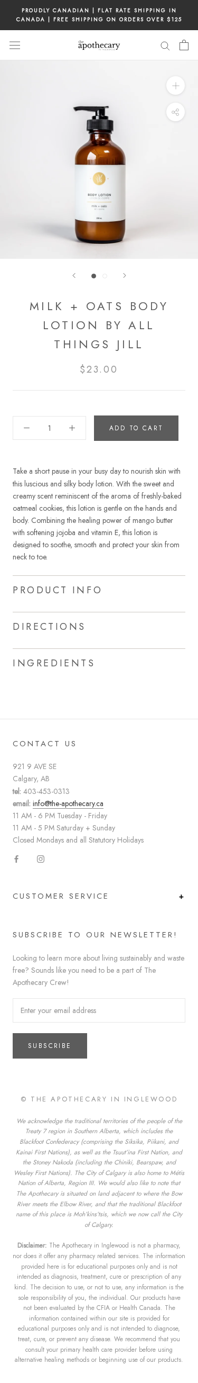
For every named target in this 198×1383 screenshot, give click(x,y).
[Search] (165, 45)
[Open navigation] (15, 45)
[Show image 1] (93, 276)
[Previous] (74, 275)
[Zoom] (175, 85)
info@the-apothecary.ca (68, 803)
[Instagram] (40, 858)
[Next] (124, 275)
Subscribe (50, 1046)
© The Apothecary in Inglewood (99, 1099)
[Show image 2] (104, 276)
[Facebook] (16, 858)
